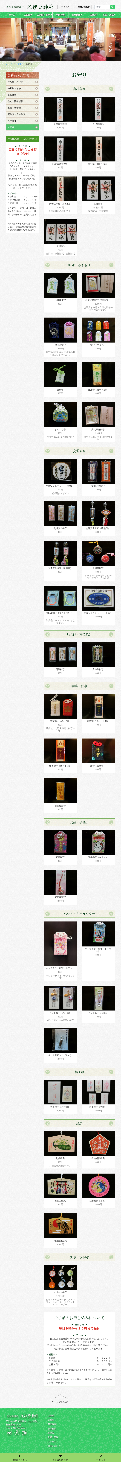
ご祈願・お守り (15, 82)
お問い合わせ (84, 7)
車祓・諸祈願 (14, 108)
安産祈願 (76, 15)
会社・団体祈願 (15, 101)
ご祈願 (19, 64)
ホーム (12, 15)
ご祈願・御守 (43, 15)
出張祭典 (12, 95)
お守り (11, 127)
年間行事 (60, 15)
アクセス (65, 7)
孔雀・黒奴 (108, 15)
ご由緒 (27, 15)
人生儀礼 (12, 121)
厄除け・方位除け (16, 114)
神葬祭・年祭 (14, 88)
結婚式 (93, 15)
